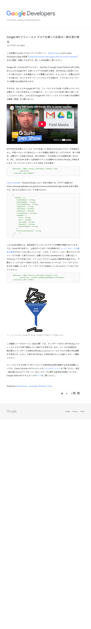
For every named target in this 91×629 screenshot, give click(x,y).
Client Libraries (14, 182)
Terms (82, 411)
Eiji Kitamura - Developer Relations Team (34, 386)
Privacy (75, 411)
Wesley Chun (53, 53)
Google (67, 411)
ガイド (39, 375)
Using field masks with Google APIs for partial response (52, 56)
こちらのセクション (52, 368)
